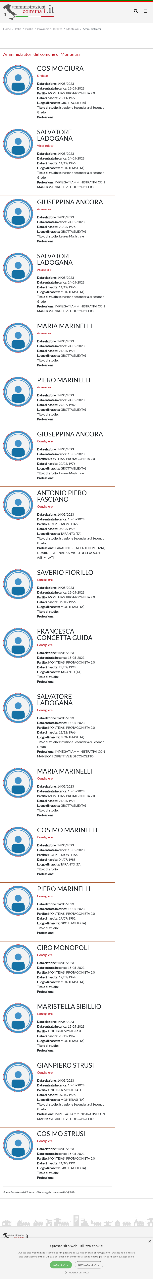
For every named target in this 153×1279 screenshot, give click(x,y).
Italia (18, 29)
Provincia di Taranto (49, 29)
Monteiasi (72, 29)
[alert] (76, 1258)
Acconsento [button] (61, 1264)
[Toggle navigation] (135, 11)
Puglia (29, 29)
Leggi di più (127, 1256)
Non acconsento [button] (89, 1264)
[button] (76, 1272)
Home (7, 29)
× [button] (149, 1241)
